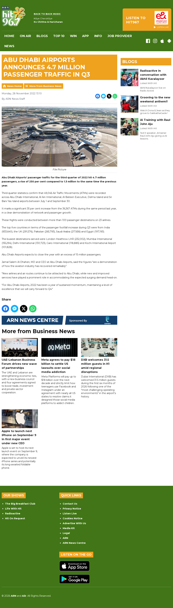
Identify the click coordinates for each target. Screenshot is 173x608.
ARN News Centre (74, 542)
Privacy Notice (72, 508)
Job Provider (119, 36)
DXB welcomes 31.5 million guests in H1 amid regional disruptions (95, 366)
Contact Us (70, 503)
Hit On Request (15, 518)
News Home (14, 86)
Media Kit (69, 528)
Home (9, 36)
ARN (65, 538)
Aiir (24, 595)
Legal (66, 533)
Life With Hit (13, 508)
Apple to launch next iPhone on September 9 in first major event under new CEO (19, 437)
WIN (73, 36)
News (9, 46)
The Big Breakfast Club (20, 503)
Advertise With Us (74, 523)
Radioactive (12, 513)
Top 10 (59, 36)
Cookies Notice (72, 518)
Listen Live (70, 513)
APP (85, 36)
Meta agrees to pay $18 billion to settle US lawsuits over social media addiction (58, 366)
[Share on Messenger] (103, 96)
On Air (25, 36)
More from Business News (45, 86)
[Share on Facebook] (97, 96)
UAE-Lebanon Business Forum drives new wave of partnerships (19, 363)
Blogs (42, 36)
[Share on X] (109, 96)
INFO (98, 36)
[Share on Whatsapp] (115, 96)
